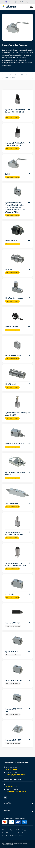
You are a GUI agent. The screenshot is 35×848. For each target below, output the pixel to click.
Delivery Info (5, 833)
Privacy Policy (5, 836)
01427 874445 (10, 2)
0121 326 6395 (12, 785)
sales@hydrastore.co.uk (15, 774)
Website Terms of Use (23, 833)
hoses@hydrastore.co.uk (16, 790)
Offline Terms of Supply (7, 830)
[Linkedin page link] (5, 797)
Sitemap (21, 836)
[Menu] (31, 7)
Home (4, 74)
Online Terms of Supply (20, 830)
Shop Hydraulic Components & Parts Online (18, 74)
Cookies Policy (14, 836)
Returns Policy (13, 833)
